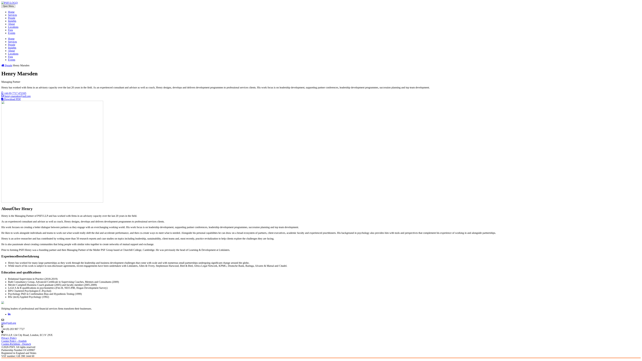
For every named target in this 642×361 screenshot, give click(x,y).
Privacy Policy (9, 338)
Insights (12, 21)
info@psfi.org (8, 323)
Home (11, 12)
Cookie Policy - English (14, 341)
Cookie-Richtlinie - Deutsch (16, 344)
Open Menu (8, 6)
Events (11, 33)
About (11, 24)
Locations (13, 27)
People (11, 18)
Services (12, 15)
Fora (10, 30)
